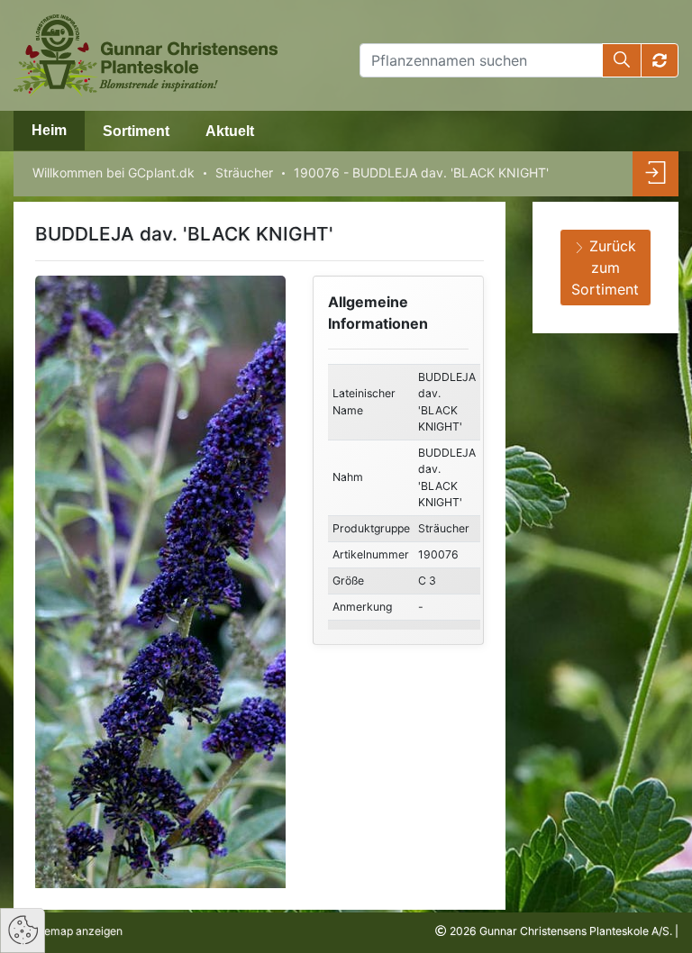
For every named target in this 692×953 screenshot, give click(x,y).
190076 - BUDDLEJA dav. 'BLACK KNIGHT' (421, 172)
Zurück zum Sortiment (605, 267)
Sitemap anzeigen (75, 931)
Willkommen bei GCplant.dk (113, 172)
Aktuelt (229, 131)
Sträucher (244, 172)
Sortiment (136, 131)
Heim (49, 130)
